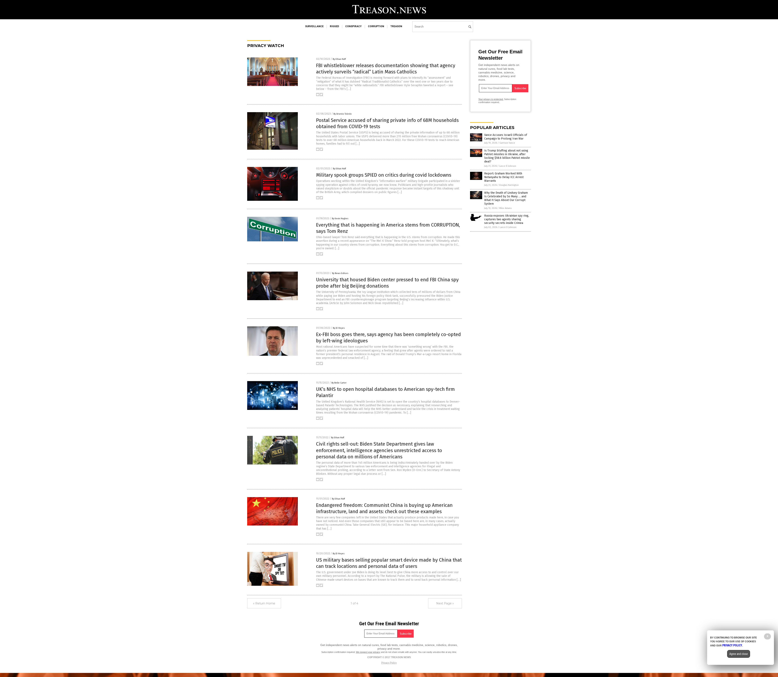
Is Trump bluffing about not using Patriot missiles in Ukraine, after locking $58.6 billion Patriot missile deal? (507, 156)
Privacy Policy (389, 662)
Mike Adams (505, 208)
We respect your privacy (368, 652)
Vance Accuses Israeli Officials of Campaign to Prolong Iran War (505, 136)
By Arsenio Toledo (342, 114)
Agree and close (738, 654)
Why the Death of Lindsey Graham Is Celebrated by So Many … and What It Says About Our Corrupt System (506, 198)
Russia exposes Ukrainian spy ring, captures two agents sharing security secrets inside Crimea (506, 219)
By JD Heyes (339, 328)
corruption (376, 26)
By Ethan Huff (339, 59)
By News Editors (340, 273)
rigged (334, 26)
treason (396, 26)
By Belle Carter (338, 382)
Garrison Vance (507, 143)
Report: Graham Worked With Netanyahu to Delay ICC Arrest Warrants (504, 177)
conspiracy (353, 26)
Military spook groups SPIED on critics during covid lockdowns (383, 175)
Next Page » (445, 603)
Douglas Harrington (509, 185)
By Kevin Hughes (340, 218)
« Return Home (264, 603)
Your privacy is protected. (490, 99)
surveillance (314, 26)
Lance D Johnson (507, 166)
